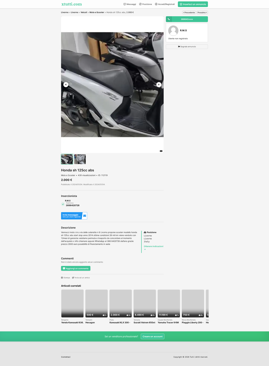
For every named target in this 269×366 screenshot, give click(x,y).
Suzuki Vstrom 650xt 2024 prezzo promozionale (144, 322)
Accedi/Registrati (166, 4)
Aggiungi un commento (77, 268)
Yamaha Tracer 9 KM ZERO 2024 (168, 322)
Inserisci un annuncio (194, 4)
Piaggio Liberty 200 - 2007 (192, 322)
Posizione (147, 4)
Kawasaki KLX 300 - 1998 (120, 322)
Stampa (66, 277)
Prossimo (202, 12)
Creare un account (153, 336)
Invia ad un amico (82, 277)
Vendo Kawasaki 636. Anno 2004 (72, 322)
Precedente (189, 12)
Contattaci (65, 357)
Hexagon (90, 322)
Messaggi (131, 4)
